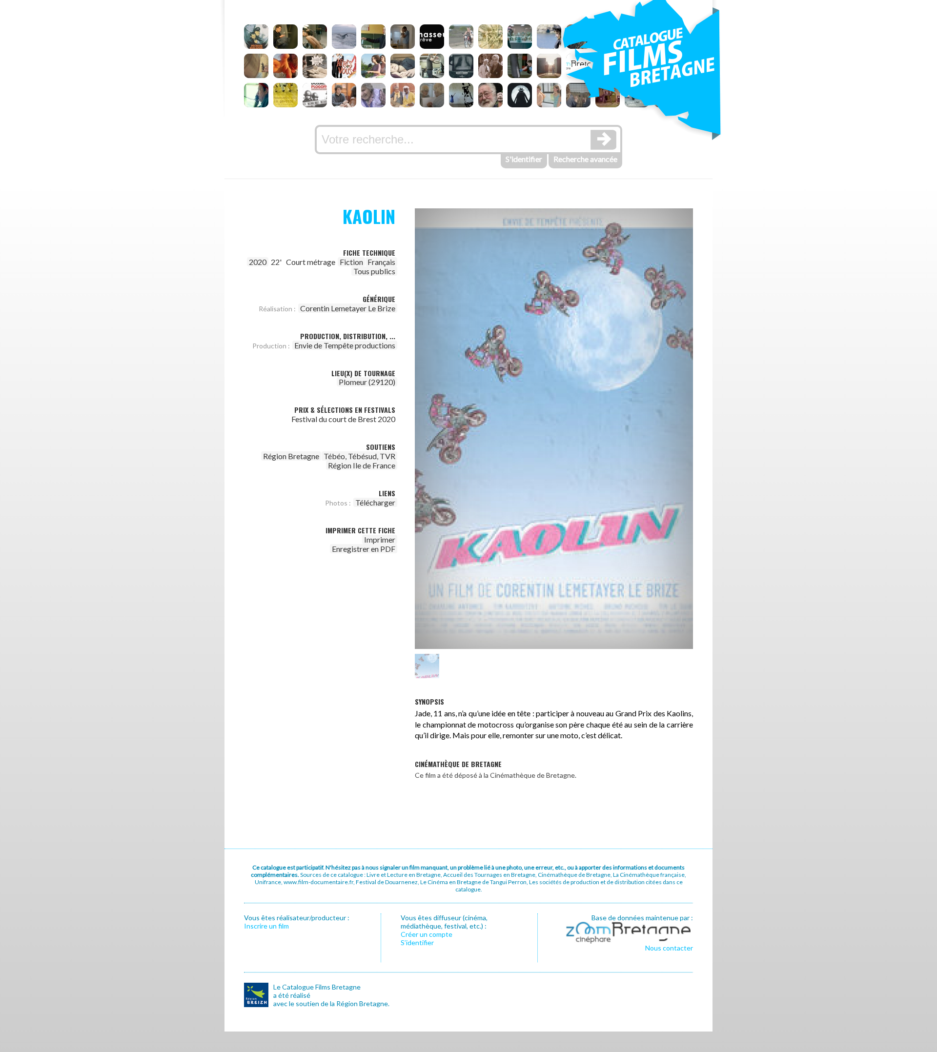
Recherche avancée (585, 158)
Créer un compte (426, 934)
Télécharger (375, 502)
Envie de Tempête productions (344, 345)
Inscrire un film (266, 926)
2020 (257, 261)
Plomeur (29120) (367, 381)
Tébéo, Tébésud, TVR (359, 456)
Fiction (351, 261)
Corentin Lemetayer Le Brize (347, 308)
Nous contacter (669, 948)
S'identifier (524, 158)
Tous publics (374, 271)
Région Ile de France (361, 465)
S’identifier (417, 942)
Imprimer (379, 539)
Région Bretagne (291, 456)
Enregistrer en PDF (363, 548)
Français (381, 261)
